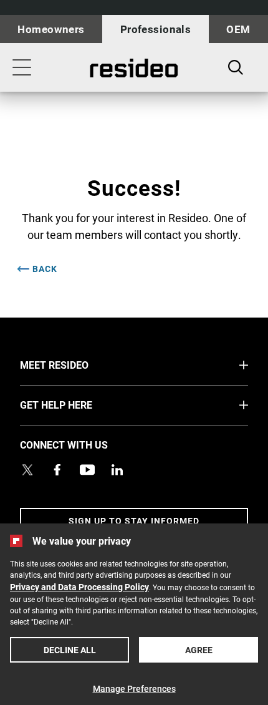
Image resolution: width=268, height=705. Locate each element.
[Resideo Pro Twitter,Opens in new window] (27, 469)
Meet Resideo (77, 364)
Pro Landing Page (134, 68)
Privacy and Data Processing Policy (79, 587)
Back (44, 269)
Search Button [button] (235, 67)
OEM (238, 29)
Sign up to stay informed (134, 521)
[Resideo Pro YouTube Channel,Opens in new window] (87, 469)
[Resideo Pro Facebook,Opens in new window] (57, 469)
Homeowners (50, 29)
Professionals (155, 29)
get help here (79, 404)
